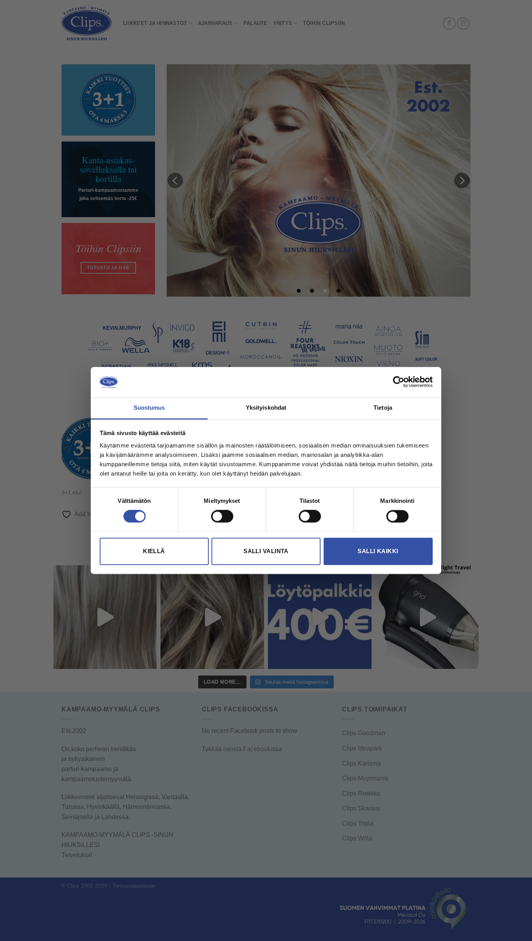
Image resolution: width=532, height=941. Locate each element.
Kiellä (154, 551)
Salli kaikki (378, 551)
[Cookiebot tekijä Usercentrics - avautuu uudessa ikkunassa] (399, 382)
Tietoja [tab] (382, 407)
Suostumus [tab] (149, 407)
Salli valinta (266, 551)
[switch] (222, 516)
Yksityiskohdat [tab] (266, 407)
